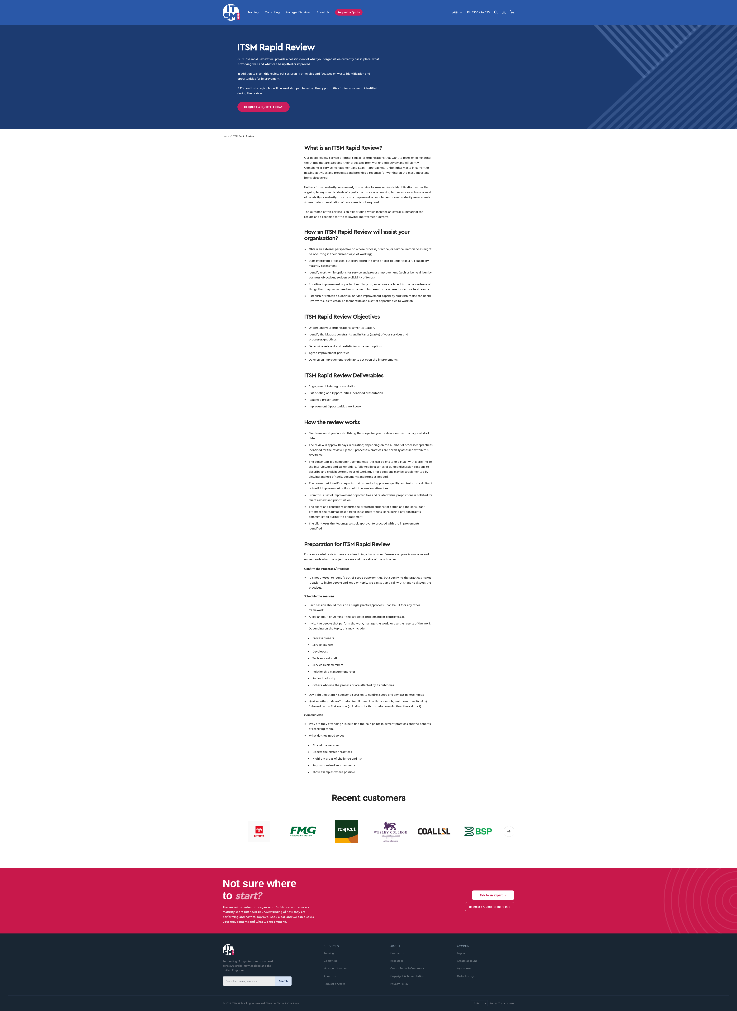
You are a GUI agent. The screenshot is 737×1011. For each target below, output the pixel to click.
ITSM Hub (237, 1003)
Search (283, 981)
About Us (323, 12)
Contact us (397, 953)
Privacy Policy (399, 983)
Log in (461, 953)
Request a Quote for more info (489, 907)
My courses (464, 968)
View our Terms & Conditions (282, 1003)
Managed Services (298, 12)
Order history (465, 976)
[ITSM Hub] (269, 949)
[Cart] (512, 12)
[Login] (504, 12)
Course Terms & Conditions (407, 968)
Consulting (272, 12)
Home (226, 136)
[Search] (496, 12)
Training (253, 12)
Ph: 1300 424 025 (478, 12)
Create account (467, 960)
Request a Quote (348, 12)
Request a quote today (263, 106)
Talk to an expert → (493, 895)
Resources (396, 960)
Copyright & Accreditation (407, 976)
